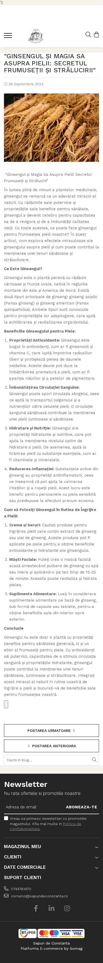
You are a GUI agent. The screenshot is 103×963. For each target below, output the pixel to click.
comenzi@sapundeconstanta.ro (39, 896)
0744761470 (20, 889)
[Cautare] (94, 760)
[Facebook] (36, 908)
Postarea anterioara (53, 746)
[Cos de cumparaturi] (96, 35)
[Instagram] (67, 908)
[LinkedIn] (51, 908)
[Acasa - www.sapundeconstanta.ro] (36, 36)
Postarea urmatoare (49, 730)
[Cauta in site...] (88, 35)
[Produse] (8, 37)
